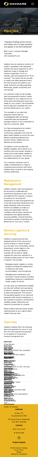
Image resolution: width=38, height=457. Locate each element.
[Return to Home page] (15, 4)
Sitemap (19, 452)
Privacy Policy (19, 450)
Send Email (20, 433)
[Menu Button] (32, 4)
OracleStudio (23, 454)
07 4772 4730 (19, 429)
